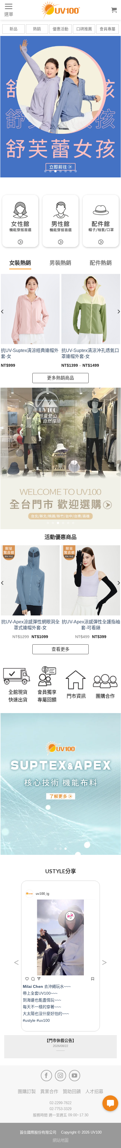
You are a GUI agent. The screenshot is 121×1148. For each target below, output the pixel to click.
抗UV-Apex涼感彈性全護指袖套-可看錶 (91, 624)
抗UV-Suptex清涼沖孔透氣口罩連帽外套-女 (90, 353)
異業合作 (49, 1091)
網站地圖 (60, 1140)
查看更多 (60, 649)
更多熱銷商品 (60, 377)
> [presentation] (104, 962)
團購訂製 (27, 1091)
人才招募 (94, 1091)
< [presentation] (16, 962)
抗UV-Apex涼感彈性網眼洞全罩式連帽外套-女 (30, 624)
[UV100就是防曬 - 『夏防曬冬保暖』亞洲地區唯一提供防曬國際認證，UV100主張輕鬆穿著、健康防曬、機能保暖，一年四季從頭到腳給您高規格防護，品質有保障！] (60, 10)
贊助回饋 (72, 1091)
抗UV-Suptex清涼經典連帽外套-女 (30, 353)
